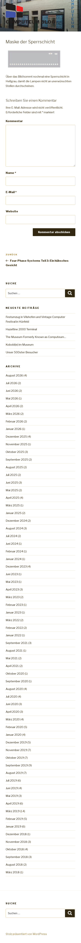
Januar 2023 (13, 612)
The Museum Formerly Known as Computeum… (36, 337)
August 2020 (14, 689)
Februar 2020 (14, 727)
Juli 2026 (11, 383)
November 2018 (16, 842)
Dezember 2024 (16, 520)
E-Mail (11, 192)
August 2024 (14, 528)
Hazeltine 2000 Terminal (21, 329)
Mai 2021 (12, 658)
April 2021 (12, 666)
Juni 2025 (12, 482)
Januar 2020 (13, 734)
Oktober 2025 (15, 452)
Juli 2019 (11, 780)
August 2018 (14, 864)
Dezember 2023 (16, 566)
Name (11, 173)
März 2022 (13, 620)
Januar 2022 (13, 635)
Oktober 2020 (15, 673)
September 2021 (17, 643)
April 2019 (12, 803)
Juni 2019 (12, 788)
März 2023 (13, 597)
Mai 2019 (12, 796)
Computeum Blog (30, 22)
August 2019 (14, 773)
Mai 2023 (12, 582)
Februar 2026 (14, 421)
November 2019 (16, 750)
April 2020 (12, 711)
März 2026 (13, 414)
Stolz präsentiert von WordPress (26, 934)
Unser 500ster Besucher (22, 352)
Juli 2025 (11, 475)
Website (12, 211)
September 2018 (17, 857)
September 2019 (17, 765)
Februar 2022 (14, 628)
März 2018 (13, 872)
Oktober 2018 (15, 849)
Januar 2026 (13, 429)
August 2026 (14, 375)
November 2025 (16, 444)
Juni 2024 (12, 543)
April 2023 (12, 589)
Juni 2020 (12, 704)
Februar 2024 (14, 551)
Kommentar (14, 121)
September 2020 (17, 681)
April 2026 (12, 406)
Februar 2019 (14, 819)
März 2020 (13, 719)
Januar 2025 (13, 513)
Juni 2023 (12, 574)
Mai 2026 (12, 398)
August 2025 (14, 467)
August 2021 (14, 650)
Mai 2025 (12, 490)
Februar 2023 (14, 605)
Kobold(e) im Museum (20, 344)
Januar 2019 (13, 826)
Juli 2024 (11, 536)
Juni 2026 (12, 391)
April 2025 (12, 497)
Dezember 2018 (16, 834)
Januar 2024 (13, 559)
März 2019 (13, 811)
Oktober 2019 (15, 757)
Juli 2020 (11, 696)
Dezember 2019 (16, 742)
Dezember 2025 (16, 436)
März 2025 (13, 505)
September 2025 (17, 459)
